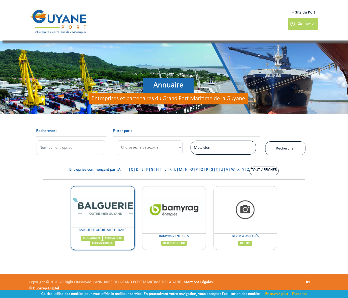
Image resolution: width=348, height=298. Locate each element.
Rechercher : (46, 131)
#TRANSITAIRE (113, 238)
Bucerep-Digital (46, 288)
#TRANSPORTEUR (102, 243)
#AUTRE (245, 243)
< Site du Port (304, 13)
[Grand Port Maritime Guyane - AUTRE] (245, 209)
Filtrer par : (122, 131)
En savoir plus (276, 294)
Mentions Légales (198, 282)
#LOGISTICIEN (91, 238)
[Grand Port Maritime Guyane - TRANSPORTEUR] (174, 209)
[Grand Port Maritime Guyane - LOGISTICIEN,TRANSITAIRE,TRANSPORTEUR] (102, 206)
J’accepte (299, 294)
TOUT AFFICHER (264, 170)
